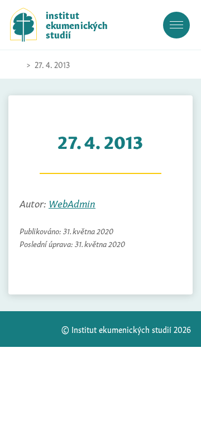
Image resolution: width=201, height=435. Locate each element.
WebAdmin (72, 202)
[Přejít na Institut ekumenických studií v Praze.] (15, 64)
